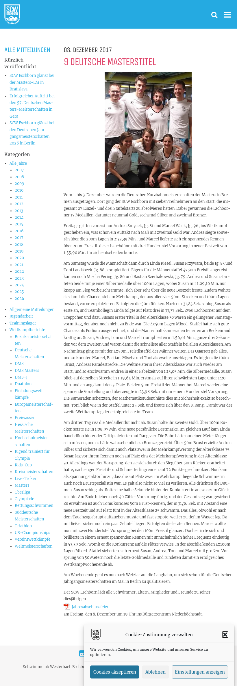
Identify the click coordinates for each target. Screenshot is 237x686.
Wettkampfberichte (27, 329)
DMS (19, 363)
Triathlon (23, 526)
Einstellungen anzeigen (200, 672)
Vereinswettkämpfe (32, 539)
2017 (19, 237)
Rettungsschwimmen (34, 505)
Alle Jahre (18, 163)
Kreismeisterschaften (34, 471)
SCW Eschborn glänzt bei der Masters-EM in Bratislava (32, 82)
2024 (19, 285)
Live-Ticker (25, 478)
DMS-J (21, 377)
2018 (19, 244)
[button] (225, 634)
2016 (19, 231)
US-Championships (32, 532)
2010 (19, 190)
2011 (19, 197)
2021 (19, 264)
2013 (19, 210)
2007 (19, 170)
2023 (19, 278)
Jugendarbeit (21, 316)
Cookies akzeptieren (114, 672)
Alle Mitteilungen (27, 50)
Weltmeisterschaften (33, 546)
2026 (19, 298)
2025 (19, 291)
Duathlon (23, 383)
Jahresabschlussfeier (90, 607)
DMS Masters (27, 370)
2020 (19, 257)
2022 (19, 271)
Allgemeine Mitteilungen (32, 309)
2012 (19, 203)
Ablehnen (155, 672)
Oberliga (22, 492)
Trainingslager (23, 323)
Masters (22, 485)
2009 (19, 183)
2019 (19, 251)
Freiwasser (24, 417)
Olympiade (24, 498)
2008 (19, 177)
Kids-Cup (23, 465)
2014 (19, 217)
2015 (19, 224)
